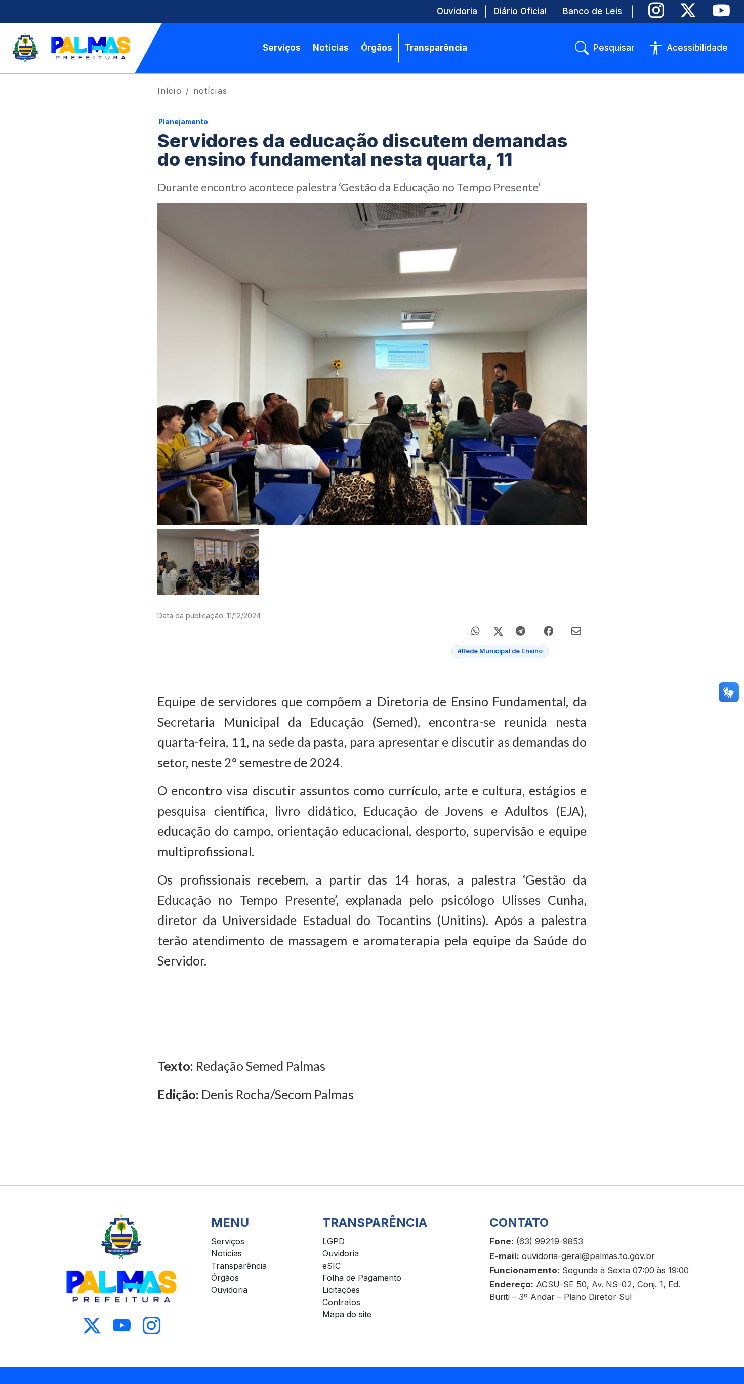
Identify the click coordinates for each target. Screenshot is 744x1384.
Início (169, 91)
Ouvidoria (229, 1290)
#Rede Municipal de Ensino (500, 651)
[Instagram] (656, 10)
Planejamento (183, 122)
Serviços (227, 1241)
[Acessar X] (92, 1325)
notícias (210, 91)
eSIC (331, 1266)
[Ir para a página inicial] (72, 48)
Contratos (341, 1302)
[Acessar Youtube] (122, 1325)
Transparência (239, 1266)
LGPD (333, 1241)
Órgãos (225, 1278)
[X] (688, 10)
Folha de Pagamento (361, 1278)
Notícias (226, 1253)
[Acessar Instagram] (151, 1325)
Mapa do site (346, 1314)
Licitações (341, 1290)
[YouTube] (721, 10)
